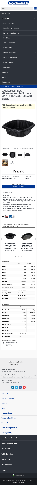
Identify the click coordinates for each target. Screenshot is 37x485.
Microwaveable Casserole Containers (12, 86)
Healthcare (7, 38)
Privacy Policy (7, 433)
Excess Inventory (9, 53)
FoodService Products (11, 28)
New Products (8, 23)
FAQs (3, 408)
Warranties (6, 423)
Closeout (6, 67)
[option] (10, 240)
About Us (5, 393)
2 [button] (18, 256)
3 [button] (21, 256)
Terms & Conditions (9, 418)
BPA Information (8, 398)
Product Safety (7, 413)
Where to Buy (18, 187)
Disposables (7, 48)
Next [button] (35, 239)
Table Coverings (9, 43)
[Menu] (35, 8)
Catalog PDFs (8, 62)
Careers (4, 403)
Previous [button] (1, 239)
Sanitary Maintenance (11, 33)
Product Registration (9, 428)
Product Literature (10, 58)
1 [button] (16, 256)
